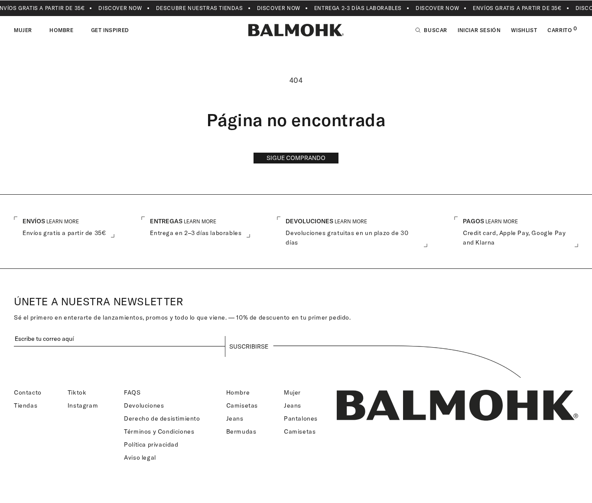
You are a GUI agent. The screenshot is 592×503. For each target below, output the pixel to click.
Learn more (200, 221)
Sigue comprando (296, 158)
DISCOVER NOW (120, 8)
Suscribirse (248, 346)
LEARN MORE (62, 221)
